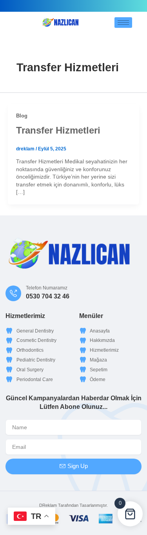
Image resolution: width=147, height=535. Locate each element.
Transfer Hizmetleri (58, 130)
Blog (21, 116)
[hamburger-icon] (123, 22)
